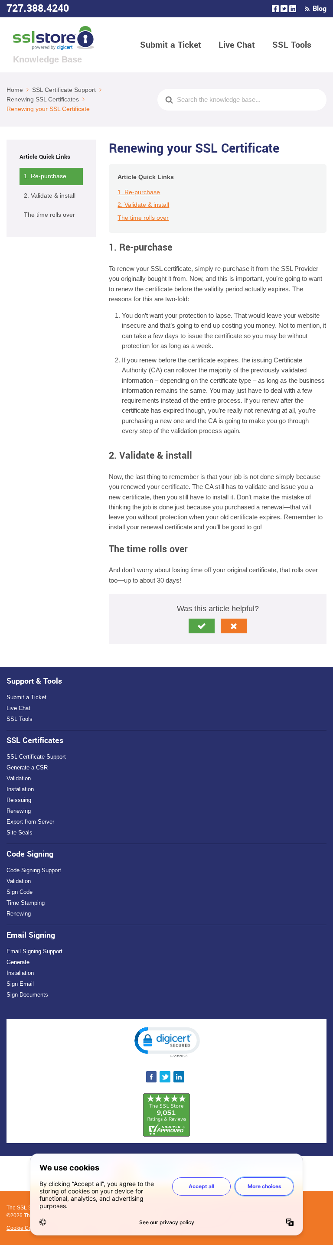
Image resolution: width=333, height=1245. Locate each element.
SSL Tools (291, 45)
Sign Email (20, 984)
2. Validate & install (49, 195)
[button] (202, 626)
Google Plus (292, 8)
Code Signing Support (34, 870)
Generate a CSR (27, 767)
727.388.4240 (38, 8)
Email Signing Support (34, 951)
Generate (18, 962)
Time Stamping (26, 903)
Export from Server (30, 821)
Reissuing (19, 800)
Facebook (275, 8)
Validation (19, 778)
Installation (20, 789)
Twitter (284, 8)
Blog (319, 8)
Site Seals (20, 832)
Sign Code (20, 892)
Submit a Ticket (170, 45)
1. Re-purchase (45, 176)
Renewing (19, 811)
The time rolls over (49, 214)
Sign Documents (27, 994)
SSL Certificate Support (36, 756)
